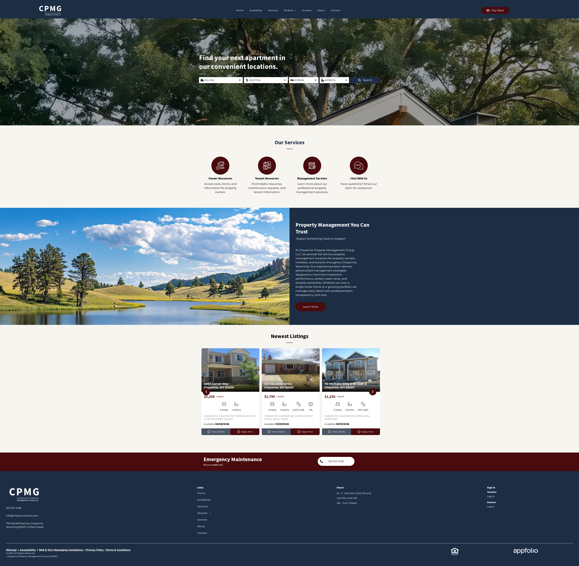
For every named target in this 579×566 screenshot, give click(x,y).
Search (367, 80)
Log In (491, 496)
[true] (50, 5)
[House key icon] (220, 173)
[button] (221, 80)
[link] (336, 461)
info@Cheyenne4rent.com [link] (22, 515)
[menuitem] (239, 10)
